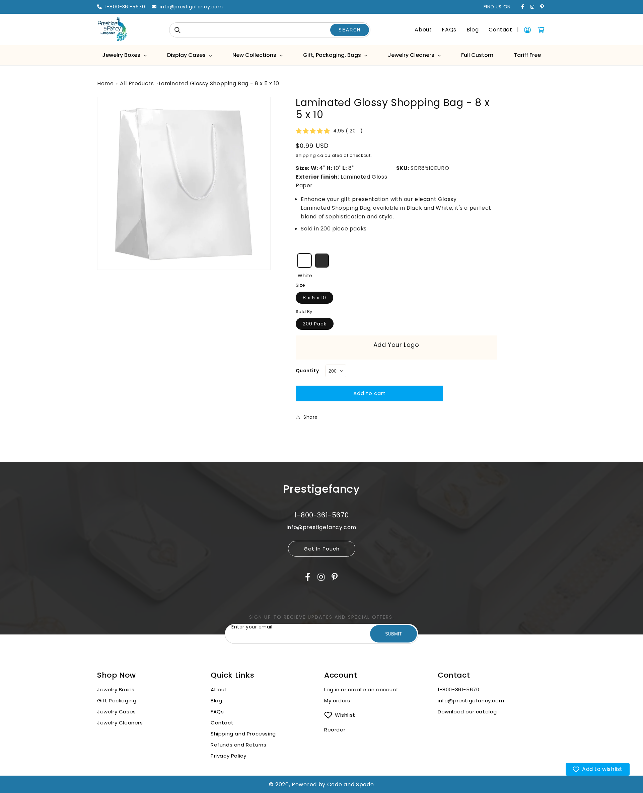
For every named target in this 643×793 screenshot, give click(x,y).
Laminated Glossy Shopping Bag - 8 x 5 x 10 (219, 83)
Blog (473, 29)
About (423, 29)
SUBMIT (393, 633)
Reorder (334, 729)
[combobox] (269, 29)
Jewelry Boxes (116, 689)
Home (105, 83)
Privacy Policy (228, 755)
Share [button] (310, 417)
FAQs (449, 29)
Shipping (306, 155)
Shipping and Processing (243, 733)
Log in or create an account (362, 689)
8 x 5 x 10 (314, 297)
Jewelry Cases (116, 711)
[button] (598, 769)
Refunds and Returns (238, 744)
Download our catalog (467, 711)
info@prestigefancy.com (471, 700)
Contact (500, 29)
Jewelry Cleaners (120, 722)
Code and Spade (350, 784)
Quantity (307, 370)
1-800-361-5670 (458, 689)
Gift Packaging (116, 700)
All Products (137, 83)
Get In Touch (322, 548)
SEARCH (350, 29)
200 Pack (315, 323)
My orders (337, 700)
